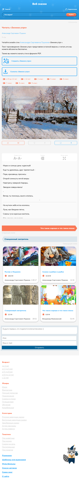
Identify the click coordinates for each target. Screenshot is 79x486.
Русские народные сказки (13, 417)
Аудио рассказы (9, 426)
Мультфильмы (8, 464)
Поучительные (8, 447)
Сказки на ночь (8, 444)
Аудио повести (8, 429)
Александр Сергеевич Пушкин (14, 33)
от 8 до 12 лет (8, 375)
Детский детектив (10, 393)
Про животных (8, 438)
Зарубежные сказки (10, 423)
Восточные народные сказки (14, 420)
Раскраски (7, 455)
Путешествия (7, 402)
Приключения (8, 396)
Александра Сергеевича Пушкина (34, 42)
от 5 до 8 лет (7, 372)
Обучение (6, 404)
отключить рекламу (72, 22)
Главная (7, 9)
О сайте (5, 476)
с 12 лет (5, 377)
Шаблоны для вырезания (14, 459)
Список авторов (9, 468)
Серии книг (7, 472)
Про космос (7, 441)
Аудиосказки (72, 9)
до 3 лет (5, 366)
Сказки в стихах (9, 399)
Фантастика (7, 390)
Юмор (4, 387)
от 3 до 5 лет (7, 369)
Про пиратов (7, 450)
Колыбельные (8, 407)
